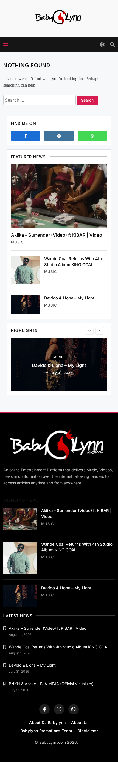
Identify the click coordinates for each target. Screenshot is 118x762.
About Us (80, 722)
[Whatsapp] (92, 136)
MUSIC (17, 242)
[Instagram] (59, 136)
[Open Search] (112, 44)
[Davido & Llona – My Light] (25, 304)
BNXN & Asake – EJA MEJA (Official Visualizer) (51, 683)
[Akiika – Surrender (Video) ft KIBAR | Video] (59, 196)
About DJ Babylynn (47, 722)
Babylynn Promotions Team (46, 730)
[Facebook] (25, 136)
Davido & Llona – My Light (69, 298)
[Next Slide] (100, 330)
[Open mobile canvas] (5, 43)
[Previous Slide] (89, 330)
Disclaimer (87, 730)
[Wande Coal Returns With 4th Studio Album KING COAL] (25, 270)
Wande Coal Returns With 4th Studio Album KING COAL (59, 647)
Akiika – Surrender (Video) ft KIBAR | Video (56, 235)
